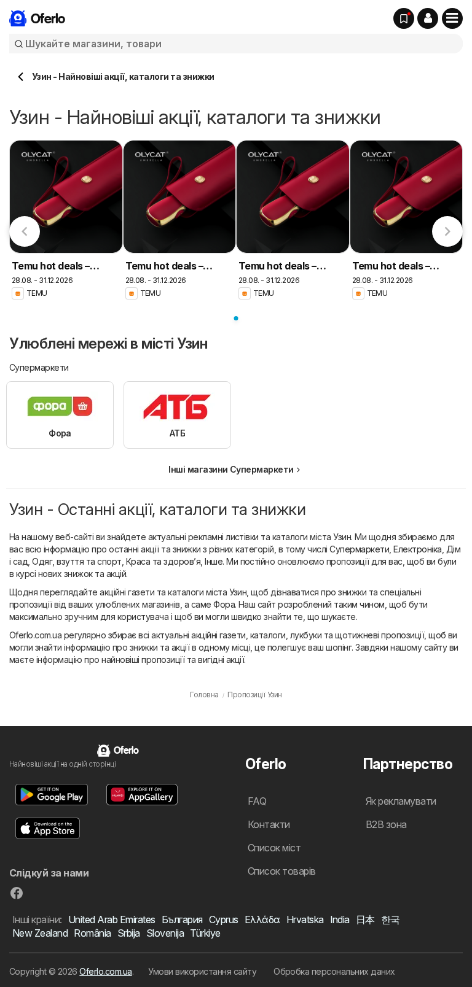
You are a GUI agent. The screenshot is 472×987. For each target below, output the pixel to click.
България (182, 919)
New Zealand (40, 933)
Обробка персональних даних (334, 971)
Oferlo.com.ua (105, 971)
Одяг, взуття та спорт (76, 561)
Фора (224, 604)
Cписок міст (274, 848)
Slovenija (165, 933)
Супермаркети (359, 549)
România (92, 933)
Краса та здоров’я (163, 561)
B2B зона (386, 824)
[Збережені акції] (403, 18)
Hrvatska (305, 919)
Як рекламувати (401, 801)
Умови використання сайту (202, 971)
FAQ (257, 801)
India (340, 919)
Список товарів (282, 871)
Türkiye (205, 933)
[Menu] (452, 18)
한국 (390, 919)
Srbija (128, 933)
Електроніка (417, 549)
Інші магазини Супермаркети (231, 469)
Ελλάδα (262, 919)
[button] (427, 18)
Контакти (269, 824)
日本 (365, 919)
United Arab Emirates (111, 919)
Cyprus (223, 919)
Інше (213, 561)
